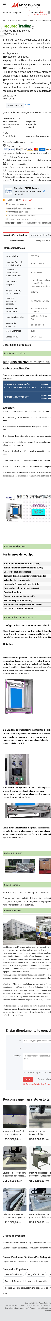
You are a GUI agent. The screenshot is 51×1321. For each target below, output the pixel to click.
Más (5, 1293)
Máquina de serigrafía (37, 1281)
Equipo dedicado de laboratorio (16, 1247)
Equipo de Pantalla (13, 1281)
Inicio (5, 20)
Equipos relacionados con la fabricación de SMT (16, 1242)
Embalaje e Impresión (18, 20)
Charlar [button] (27, 104)
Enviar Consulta (15, 105)
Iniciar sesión (11, 222)
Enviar (28, 1079)
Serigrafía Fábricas (13, 1274)
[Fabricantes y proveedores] (25, 5)
